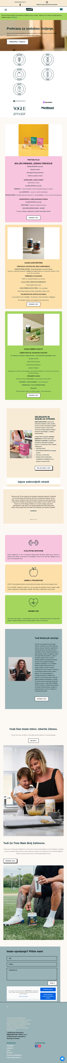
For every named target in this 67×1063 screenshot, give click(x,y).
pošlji (52, 983)
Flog (8, 1050)
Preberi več (33, 217)
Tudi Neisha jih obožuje (46, 638)
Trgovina (10, 1046)
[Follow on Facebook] (36, 1046)
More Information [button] (23, 996)
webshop (20, 2)
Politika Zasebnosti (14, 1055)
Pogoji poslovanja (14, 1057)
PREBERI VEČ (41, 699)
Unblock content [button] (48, 989)
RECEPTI (33, 740)
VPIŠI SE (14, 17)
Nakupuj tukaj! (17, 42)
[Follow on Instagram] (39, 1046)
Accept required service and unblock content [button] (48, 996)
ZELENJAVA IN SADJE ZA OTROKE (45, 418)
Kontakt (10, 1048)
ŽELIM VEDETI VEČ (43, 468)
